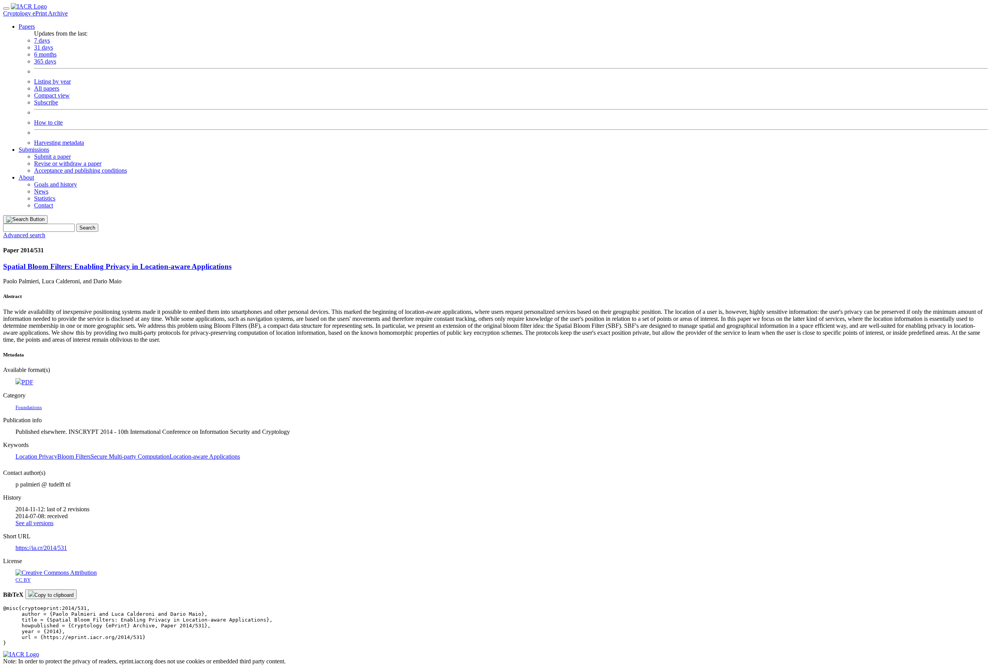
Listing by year (52, 81)
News (41, 191)
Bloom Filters (74, 456)
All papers (46, 88)
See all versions (34, 523)
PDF (27, 382)
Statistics (44, 198)
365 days (45, 61)
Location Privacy (36, 456)
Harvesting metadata (59, 142)
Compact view (52, 95)
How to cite (48, 122)
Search (87, 228)
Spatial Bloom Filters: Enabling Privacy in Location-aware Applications (117, 266)
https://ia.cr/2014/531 (41, 548)
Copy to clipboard (54, 595)
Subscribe (46, 102)
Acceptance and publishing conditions (80, 170)
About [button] (26, 177)
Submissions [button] (34, 149)
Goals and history (55, 184)
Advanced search (24, 235)
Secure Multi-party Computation (130, 456)
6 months (45, 54)
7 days (42, 40)
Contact (43, 205)
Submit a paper (52, 156)
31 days (43, 47)
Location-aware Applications (205, 456)
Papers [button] (27, 26)
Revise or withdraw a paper (67, 163)
